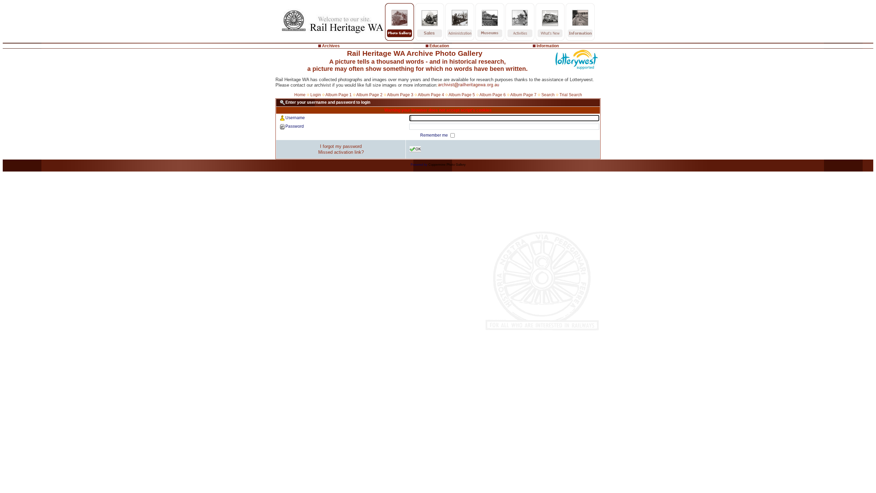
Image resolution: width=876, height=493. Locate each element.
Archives (331, 45)
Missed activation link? (341, 152)
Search (548, 94)
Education (439, 45)
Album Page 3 (400, 94)
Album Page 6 (492, 94)
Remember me (434, 135)
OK (418, 149)
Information (548, 45)
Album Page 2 (369, 94)
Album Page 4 (431, 94)
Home (300, 94)
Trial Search (570, 94)
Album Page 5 (462, 94)
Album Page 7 (523, 94)
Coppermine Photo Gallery (447, 164)
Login (315, 94)
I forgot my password (341, 146)
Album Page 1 (338, 94)
